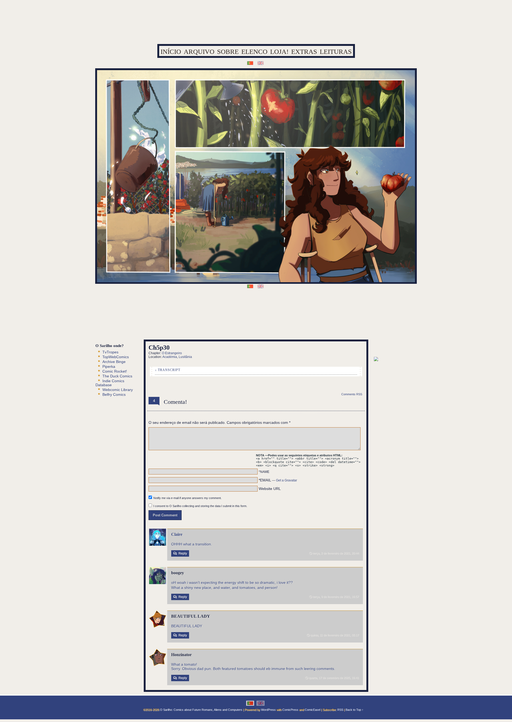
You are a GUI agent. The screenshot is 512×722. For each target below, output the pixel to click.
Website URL (270, 488)
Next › (273, 308)
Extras (304, 51)
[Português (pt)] (250, 63)
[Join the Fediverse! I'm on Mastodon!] (287, 324)
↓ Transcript (167, 370)
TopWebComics (115, 357)
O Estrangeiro (172, 353)
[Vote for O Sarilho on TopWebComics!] (395, 348)
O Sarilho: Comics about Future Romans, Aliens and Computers (201, 709)
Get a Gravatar (286, 480)
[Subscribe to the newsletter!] (376, 360)
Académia (169, 357)
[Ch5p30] (255, 308)
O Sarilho (256, 25)
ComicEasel (312, 709)
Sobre (228, 51)
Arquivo (199, 51)
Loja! (279, 51)
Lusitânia (185, 357)
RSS (340, 709)
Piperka (108, 366)
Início (171, 51)
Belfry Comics (114, 394)
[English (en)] (261, 63)
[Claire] (157, 544)
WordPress (268, 709)
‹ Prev (238, 308)
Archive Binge (114, 362)
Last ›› (290, 308)
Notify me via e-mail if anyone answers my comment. (187, 498)
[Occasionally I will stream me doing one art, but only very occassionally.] (256, 324)
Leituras (336, 51)
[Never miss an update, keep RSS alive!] (235, 324)
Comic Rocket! (114, 371)
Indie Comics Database (109, 383)
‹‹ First (220, 308)
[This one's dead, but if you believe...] (245, 324)
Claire (176, 534)
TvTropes (110, 352)
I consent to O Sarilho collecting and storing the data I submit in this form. (200, 506)
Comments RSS (351, 394)
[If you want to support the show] (266, 324)
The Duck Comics (117, 376)
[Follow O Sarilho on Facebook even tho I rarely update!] (214, 324)
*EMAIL (278, 480)
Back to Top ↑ (354, 709)
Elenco (254, 51)
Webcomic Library (117, 390)
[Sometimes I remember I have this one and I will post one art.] (225, 324)
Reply (182, 553)
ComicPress (290, 709)
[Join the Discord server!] (277, 324)
